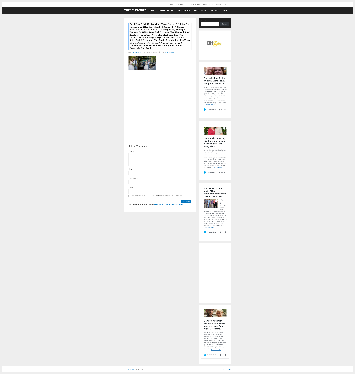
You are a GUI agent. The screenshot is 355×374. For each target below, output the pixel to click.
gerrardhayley (137, 52)
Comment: (132, 151)
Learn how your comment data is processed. (168, 204)
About (227, 4)
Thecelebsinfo (135, 10)
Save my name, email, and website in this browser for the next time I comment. (156, 196)
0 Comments (169, 52)
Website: (131, 187)
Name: (131, 169)
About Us (219, 4)
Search (203, 21)
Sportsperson (196, 4)
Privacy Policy (208, 4)
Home (171, 4)
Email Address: (133, 178)
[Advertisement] (160, 86)
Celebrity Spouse (182, 4)
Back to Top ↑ (226, 369)
